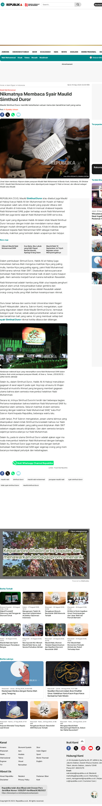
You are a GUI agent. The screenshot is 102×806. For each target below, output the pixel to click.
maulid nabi (5, 479)
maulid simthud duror (31, 485)
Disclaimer (4, 780)
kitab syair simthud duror (10, 485)
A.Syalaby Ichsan (11, 109)
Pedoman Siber (42, 776)
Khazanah (4, 751)
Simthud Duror (34, 198)
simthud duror (18, 479)
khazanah (45, 52)
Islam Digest (11, 85)
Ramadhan (22, 765)
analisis (74, 52)
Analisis (21, 754)
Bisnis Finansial (88, 52)
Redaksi (21, 776)
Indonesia (21, 85)
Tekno (20, 758)
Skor (38, 747)
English (39, 761)
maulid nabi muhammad (36, 479)
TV (1, 765)
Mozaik (34, 57)
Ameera (3, 747)
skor (34, 52)
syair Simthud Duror (11, 319)
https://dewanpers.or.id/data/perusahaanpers (20, 793)
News (2, 754)
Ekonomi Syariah (21, 52)
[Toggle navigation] (2, 4)
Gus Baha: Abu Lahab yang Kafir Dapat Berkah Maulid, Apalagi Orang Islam (33, 249)
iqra (56, 52)
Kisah (20, 57)
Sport (38, 754)
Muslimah (44, 57)
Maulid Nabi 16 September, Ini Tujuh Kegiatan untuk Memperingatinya (54, 249)
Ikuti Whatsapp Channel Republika (35, 463)
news (64, 52)
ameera (5, 52)
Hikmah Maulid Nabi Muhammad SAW (10, 247)
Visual (20, 761)
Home (2, 85)
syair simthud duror (75, 479)
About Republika (6, 776)
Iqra (19, 751)
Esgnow (3, 761)
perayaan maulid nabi (56, 479)
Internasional (5, 758)
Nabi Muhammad (9, 57)
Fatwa (27, 57)
